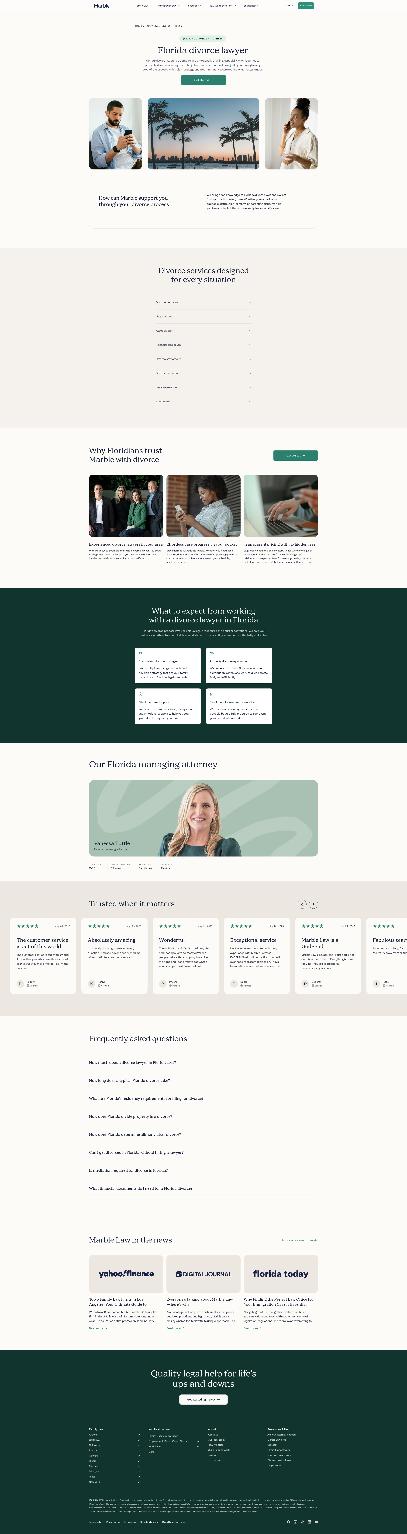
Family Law (142, 5)
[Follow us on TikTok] (302, 1521)
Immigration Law (167, 5)
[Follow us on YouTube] (316, 1521)
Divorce (166, 26)
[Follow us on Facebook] (288, 1521)
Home (138, 26)
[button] (203, 80)
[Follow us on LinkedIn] (309, 1521)
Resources (193, 5)
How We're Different (220, 5)
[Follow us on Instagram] (295, 1521)
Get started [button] (306, 5)
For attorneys (250, 5)
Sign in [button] (289, 5)
